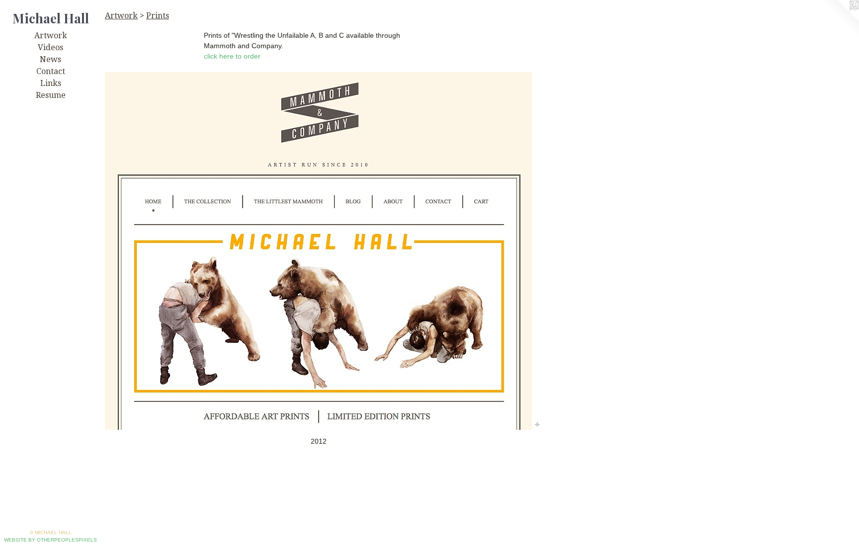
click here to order (232, 56)
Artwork (50, 35)
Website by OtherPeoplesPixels (50, 540)
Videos (50, 47)
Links (50, 83)
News (50, 59)
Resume (51, 95)
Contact (50, 71)
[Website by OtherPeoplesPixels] (839, 20)
